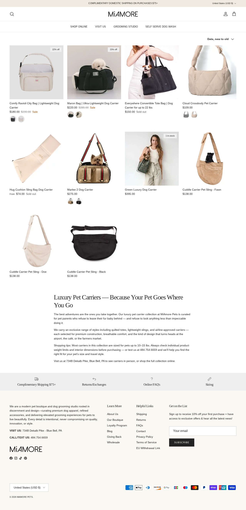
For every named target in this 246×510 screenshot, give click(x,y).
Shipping (141, 414)
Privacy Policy (144, 436)
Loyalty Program (117, 425)
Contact (141, 431)
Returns (141, 419)
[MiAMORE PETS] (123, 14)
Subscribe (181, 442)
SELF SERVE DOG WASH (160, 26)
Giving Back (114, 436)
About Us (112, 414)
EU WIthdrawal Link (148, 448)
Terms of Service (146, 442)
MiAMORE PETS (25, 497)
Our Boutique (115, 419)
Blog (109, 431)
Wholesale (113, 442)
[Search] (12, 14)
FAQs (139, 425)
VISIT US (100, 26)
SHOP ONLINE (78, 26)
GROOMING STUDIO (126, 26)
